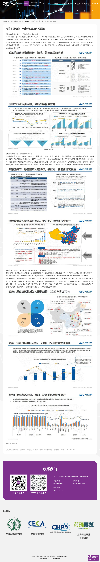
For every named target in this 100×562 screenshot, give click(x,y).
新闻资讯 (94, 7)
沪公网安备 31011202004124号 (50, 558)
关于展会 (64, 7)
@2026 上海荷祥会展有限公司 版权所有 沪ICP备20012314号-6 (50, 556)
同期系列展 (56, 7)
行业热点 (26, 21)
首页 (43, 7)
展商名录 (86, 7)
